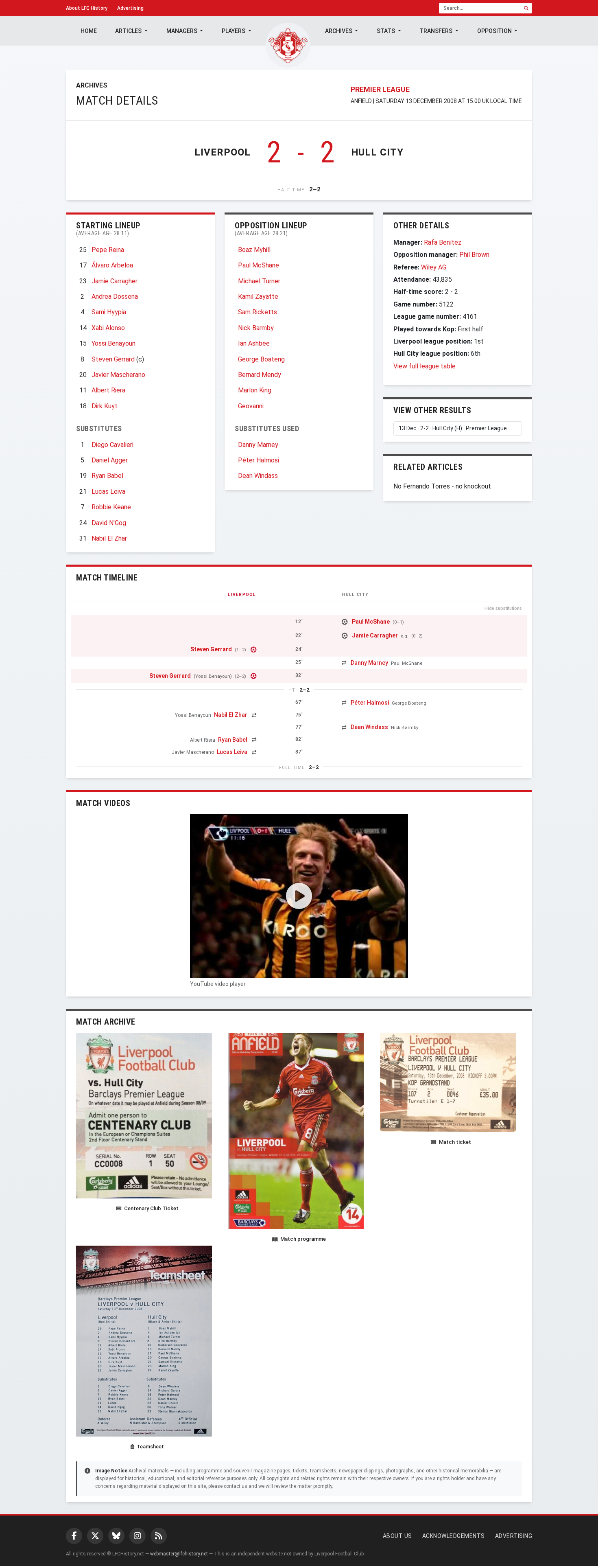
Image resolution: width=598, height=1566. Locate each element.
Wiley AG (433, 267)
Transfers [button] (436, 31)
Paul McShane (258, 265)
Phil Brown (474, 254)
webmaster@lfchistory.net (179, 1554)
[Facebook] (74, 1536)
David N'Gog (109, 523)
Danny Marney (258, 445)
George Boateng (261, 359)
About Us (397, 1536)
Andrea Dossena (115, 296)
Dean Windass (258, 476)
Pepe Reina (108, 250)
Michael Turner (259, 281)
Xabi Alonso (108, 328)
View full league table (424, 366)
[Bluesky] (116, 1536)
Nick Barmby (256, 328)
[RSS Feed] (159, 1536)
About (86, 8)
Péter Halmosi (258, 460)
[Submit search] (526, 8)
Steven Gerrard (113, 359)
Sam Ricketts (257, 312)
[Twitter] (95, 1536)
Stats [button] (386, 31)
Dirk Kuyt (105, 406)
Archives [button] (339, 31)
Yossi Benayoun (113, 343)
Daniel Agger (110, 460)
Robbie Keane (111, 507)
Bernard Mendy (259, 375)
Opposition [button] (495, 31)
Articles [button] (129, 31)
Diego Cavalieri (112, 445)
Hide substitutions (503, 608)
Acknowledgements (453, 1536)
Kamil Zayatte (258, 296)
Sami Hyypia (109, 312)
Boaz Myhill (254, 250)
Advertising (130, 8)
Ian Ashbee (254, 343)
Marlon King (254, 390)
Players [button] (234, 31)
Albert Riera (108, 390)
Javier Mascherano (118, 375)
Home (89, 31)
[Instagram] (137, 1536)
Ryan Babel (107, 476)
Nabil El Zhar (109, 538)
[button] (299, 896)
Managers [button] (182, 31)
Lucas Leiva (108, 491)
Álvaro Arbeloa (112, 265)
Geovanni (251, 406)
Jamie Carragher (114, 281)
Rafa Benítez (442, 242)
